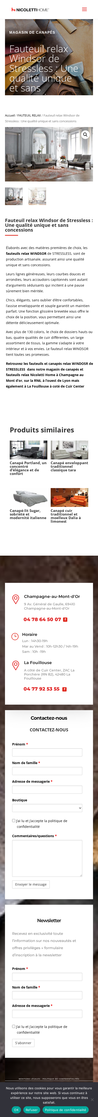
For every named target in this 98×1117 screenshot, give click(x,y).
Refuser (32, 1110)
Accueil (10, 115)
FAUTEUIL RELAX (29, 115)
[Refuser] (92, 1099)
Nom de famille (26, 763)
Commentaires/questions (34, 836)
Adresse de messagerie (32, 781)
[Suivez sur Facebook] (65, 619)
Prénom (20, 744)
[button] (85, 134)
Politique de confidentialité (65, 1110)
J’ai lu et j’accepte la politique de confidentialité (41, 824)
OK (16, 1110)
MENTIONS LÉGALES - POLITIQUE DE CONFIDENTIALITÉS (49, 1079)
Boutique (19, 800)
